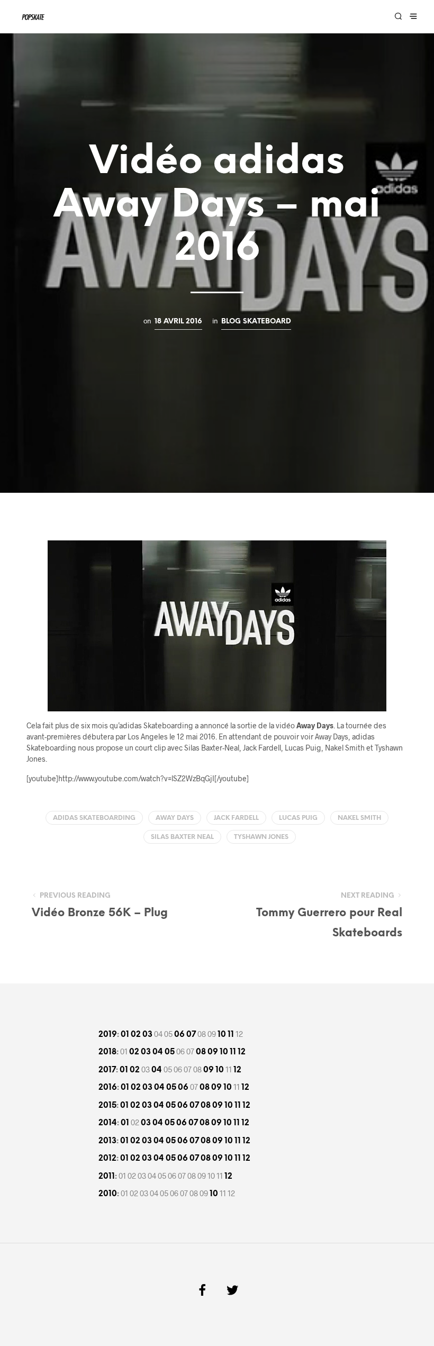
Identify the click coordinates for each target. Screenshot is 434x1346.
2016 (107, 1087)
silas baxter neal (182, 837)
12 (242, 1052)
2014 (107, 1123)
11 (231, 1035)
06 (179, 1035)
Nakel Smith (359, 818)
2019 (107, 1035)
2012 (107, 1158)
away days (175, 818)
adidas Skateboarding (94, 818)
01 (125, 1035)
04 (157, 1052)
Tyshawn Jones (261, 837)
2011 (106, 1176)
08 (201, 1052)
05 (170, 1052)
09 (212, 1052)
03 (147, 1035)
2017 (107, 1070)
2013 (107, 1141)
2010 (107, 1194)
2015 (107, 1105)
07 (191, 1035)
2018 (107, 1052)
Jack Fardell (236, 818)
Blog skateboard (256, 321)
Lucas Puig (298, 818)
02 (136, 1035)
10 (222, 1035)
